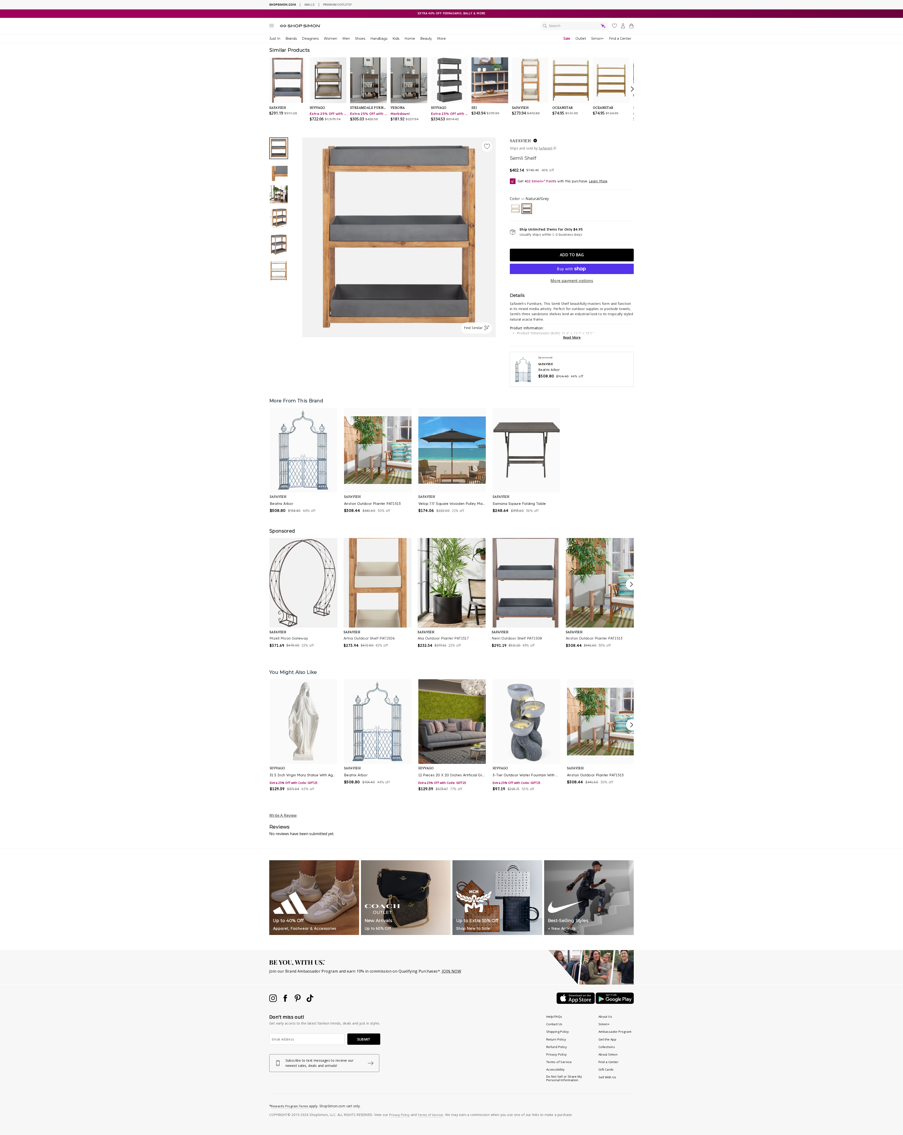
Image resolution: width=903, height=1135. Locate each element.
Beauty (426, 38)
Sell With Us (607, 1077)
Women (330, 38)
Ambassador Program (614, 1031)
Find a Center (620, 38)
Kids (395, 38)
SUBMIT (363, 1039)
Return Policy (556, 1039)
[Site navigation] (271, 26)
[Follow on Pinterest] (298, 1000)
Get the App (607, 1039)
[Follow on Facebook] (285, 1000)
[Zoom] (399, 235)
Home (409, 38)
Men (346, 38)
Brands (291, 38)
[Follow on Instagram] (273, 1000)
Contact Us (554, 1024)
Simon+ (597, 38)
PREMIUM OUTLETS (337, 4)
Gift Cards (606, 1069)
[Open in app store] (576, 1002)
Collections (606, 1047)
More (441, 38)
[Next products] (631, 724)
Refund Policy (556, 1047)
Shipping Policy (557, 1031)
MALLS (310, 4)
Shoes (360, 38)
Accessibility (555, 1069)
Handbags (378, 38)
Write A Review (283, 815)
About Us (605, 1016)
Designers (310, 38)
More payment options (572, 280)
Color (529, 198)
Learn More (598, 181)
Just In (274, 38)
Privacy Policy (556, 1054)
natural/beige (515, 208)
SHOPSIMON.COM (282, 4)
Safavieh (520, 140)
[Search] (574, 26)
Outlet (580, 38)
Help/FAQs (554, 1016)
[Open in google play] (615, 1002)
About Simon (608, 1054)
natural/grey (526, 208)
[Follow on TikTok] (310, 1000)
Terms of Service (559, 1062)
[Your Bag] (631, 26)
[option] (399, 237)
